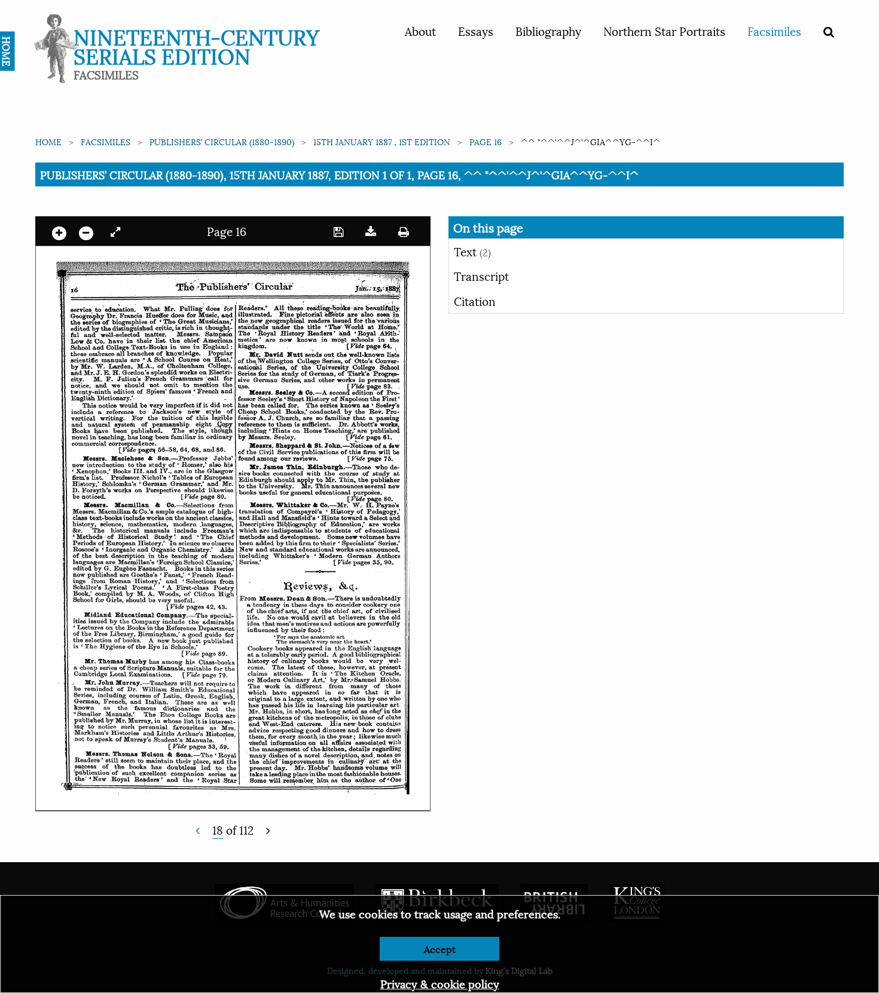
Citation (475, 300)
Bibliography (548, 30)
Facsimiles (774, 30)
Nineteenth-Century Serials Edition (196, 45)
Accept (440, 948)
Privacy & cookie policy (439, 983)
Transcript (481, 275)
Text (472, 251)
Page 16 (485, 141)
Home (48, 141)
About (420, 30)
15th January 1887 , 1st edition (381, 141)
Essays (475, 30)
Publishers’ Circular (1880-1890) (221, 141)
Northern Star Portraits (664, 30)
